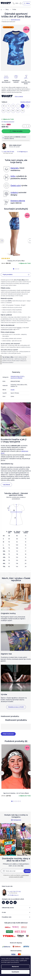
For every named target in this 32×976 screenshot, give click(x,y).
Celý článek (6, 484)
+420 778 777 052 (13, 3)
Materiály (15, 168)
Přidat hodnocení (8, 734)
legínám (19, 327)
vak (14, 329)
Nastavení (15, 966)
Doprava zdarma (18, 201)
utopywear (3, 902)
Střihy (13, 176)
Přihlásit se (27, 871)
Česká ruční (16, 186)
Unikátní (14, 193)
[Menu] (26, 3)
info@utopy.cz (23, 151)
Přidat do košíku (17, 131)
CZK (16, 3)
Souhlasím (15, 972)
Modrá (12, 389)
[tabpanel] (16, 238)
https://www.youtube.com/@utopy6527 (11, 902)
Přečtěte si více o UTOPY (16, 707)
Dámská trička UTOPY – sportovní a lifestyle (18, 377)
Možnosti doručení (9, 121)
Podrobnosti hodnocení (8, 21)
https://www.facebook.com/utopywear (7, 902)
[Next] (30, 241)
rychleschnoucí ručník (6, 329)
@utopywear (15, 902)
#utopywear (17, 820)
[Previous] (2, 241)
